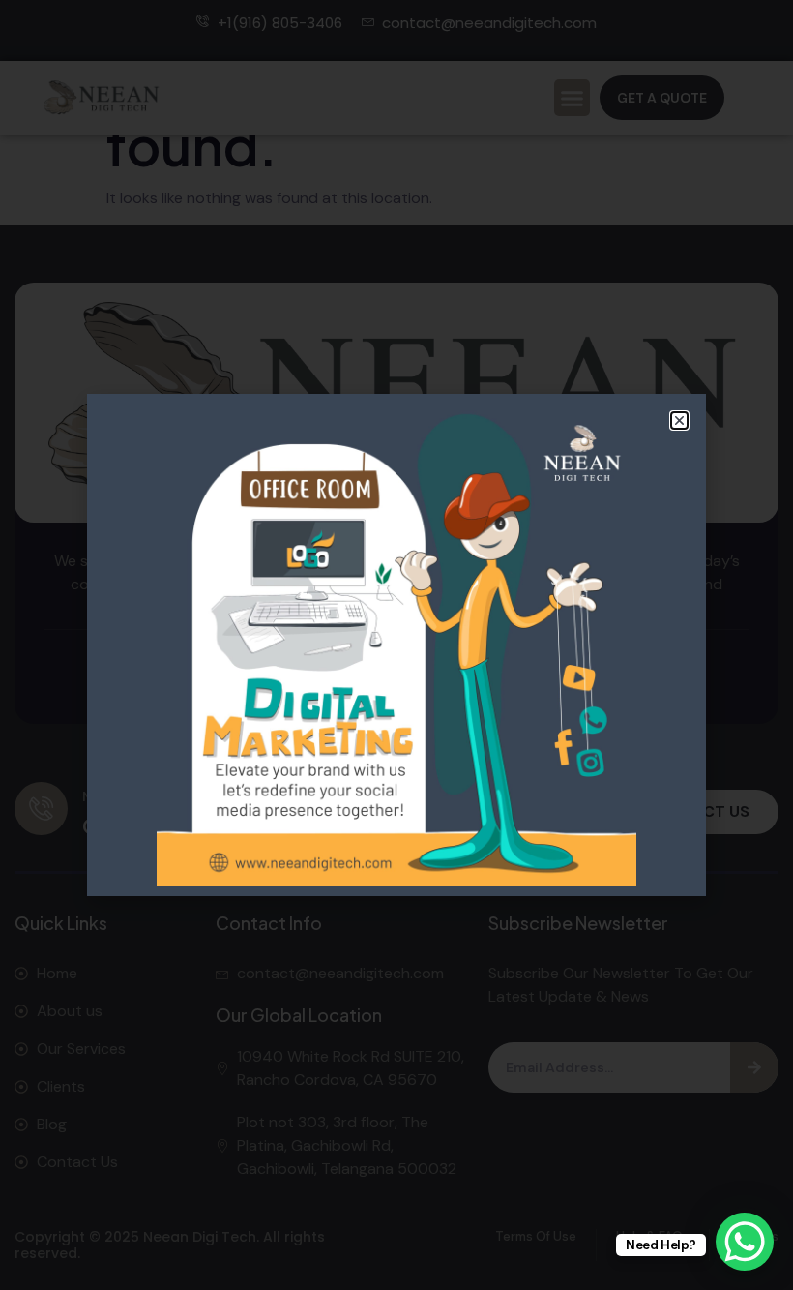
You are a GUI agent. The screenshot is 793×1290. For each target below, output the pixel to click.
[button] (679, 420)
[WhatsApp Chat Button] (745, 1242)
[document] (396, 645)
